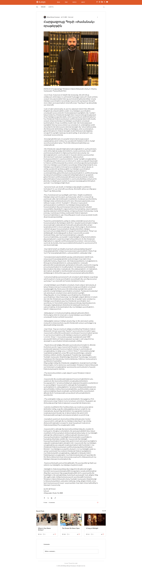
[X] (105, 2)
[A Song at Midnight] (95, 520)
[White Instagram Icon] (100, 2)
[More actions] (97, 17)
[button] (104, 7)
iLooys (42, 2)
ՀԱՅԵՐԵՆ (51, 7)
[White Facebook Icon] (97, 2)
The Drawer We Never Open (71, 528)
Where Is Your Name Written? (44, 529)
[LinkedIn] (102, 2)
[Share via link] (55, 498)
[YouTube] (107, 2)
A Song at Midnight (92, 528)
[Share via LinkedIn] (51, 498)
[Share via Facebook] (44, 498)
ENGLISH (43, 7)
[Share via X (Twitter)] (48, 498)
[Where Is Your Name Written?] (47, 520)
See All (104, 510)
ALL (37, 7)
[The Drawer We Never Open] (71, 520)
